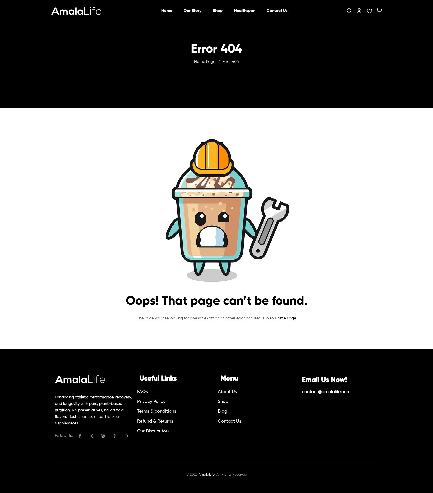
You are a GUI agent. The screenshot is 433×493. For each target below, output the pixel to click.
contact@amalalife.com (326, 392)
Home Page (204, 62)
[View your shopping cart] (379, 10)
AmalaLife (207, 474)
